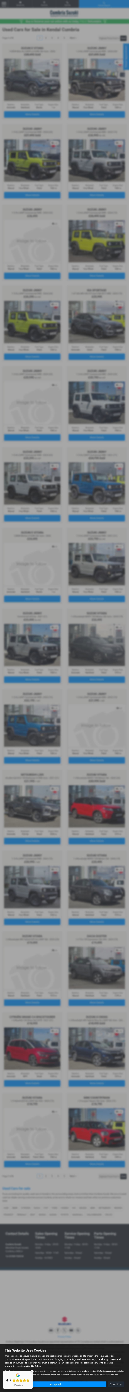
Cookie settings (116, 1384)
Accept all (55, 1384)
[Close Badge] (32, 1371)
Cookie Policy (34, 1366)
